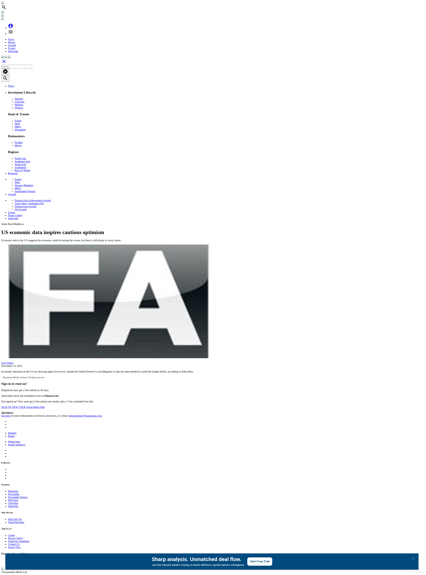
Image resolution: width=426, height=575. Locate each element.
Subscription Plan (35, 407)
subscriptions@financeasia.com (85, 415)
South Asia (20, 164)
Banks (11, 436)
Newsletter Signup (17, 497)
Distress (19, 107)
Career (11, 535)
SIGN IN (6, 407)
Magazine (13, 491)
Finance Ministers (24, 185)
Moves (11, 42)
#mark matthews (16, 444)
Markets (19, 104)
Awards (12, 45)
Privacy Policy (15, 538)
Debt (17, 123)
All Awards (21, 209)
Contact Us (14, 544)
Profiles (19, 142)
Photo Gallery (15, 215)
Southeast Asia (22, 161)
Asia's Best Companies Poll (29, 203)
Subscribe (13, 51)
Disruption (20, 129)
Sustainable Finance (25, 191)
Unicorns (19, 101)
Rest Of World (22, 170)
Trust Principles (16, 522)
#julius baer (14, 441)
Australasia (20, 167)
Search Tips (14, 547)
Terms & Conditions (18, 541)
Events (11, 48)
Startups (19, 98)
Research (13, 173)
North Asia (20, 158)
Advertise (13, 503)
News (11, 39)
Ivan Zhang (7, 363)
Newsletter (13, 494)
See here (5, 415)
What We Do (15, 519)
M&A (18, 126)
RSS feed (13, 500)
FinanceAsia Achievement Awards (33, 200)
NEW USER (19, 407)
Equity (18, 120)
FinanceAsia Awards (25, 206)
